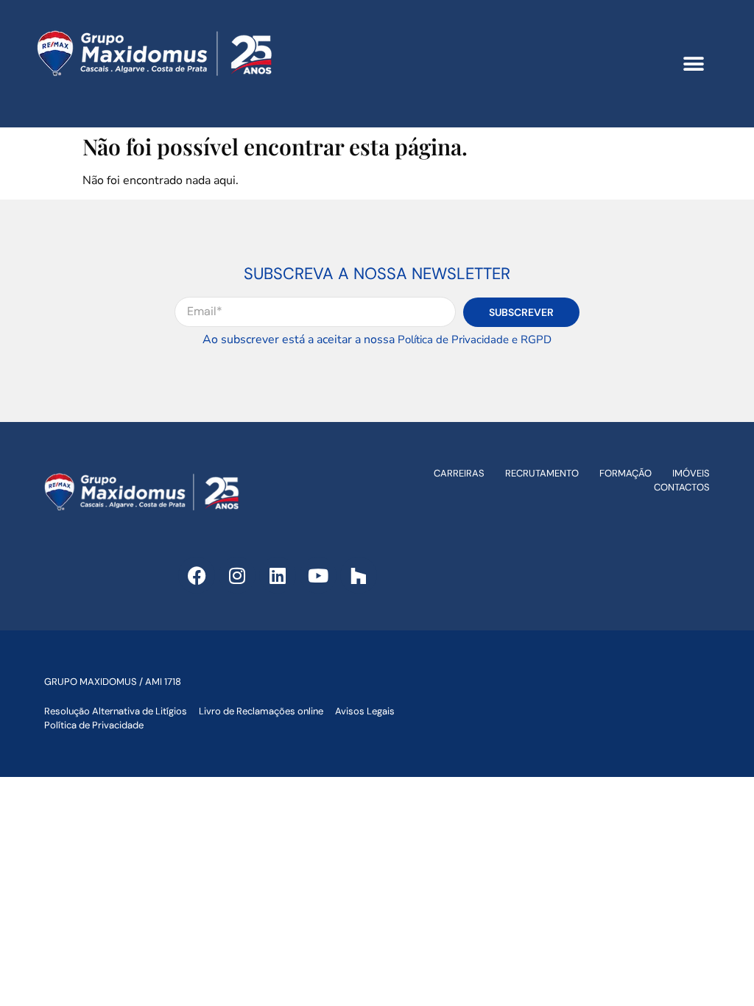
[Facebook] (196, 575)
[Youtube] (318, 575)
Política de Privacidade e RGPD (475, 339)
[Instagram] (237, 575)
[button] (693, 63)
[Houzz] (358, 575)
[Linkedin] (277, 575)
